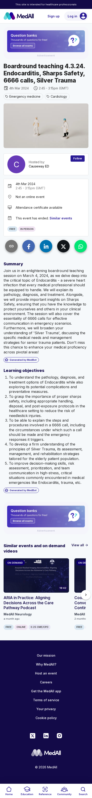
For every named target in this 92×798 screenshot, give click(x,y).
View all (79, 545)
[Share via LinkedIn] (46, 246)
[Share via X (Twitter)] (63, 246)
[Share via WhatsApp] (80, 246)
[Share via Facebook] (28, 246)
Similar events (61, 218)
